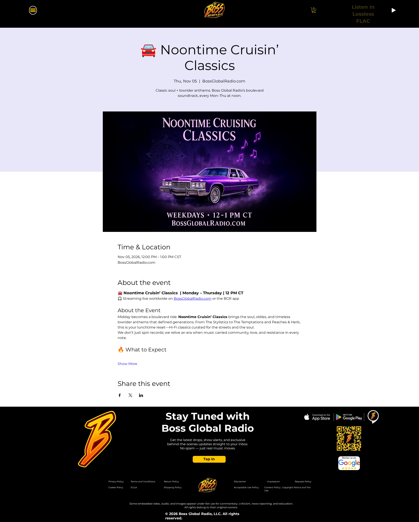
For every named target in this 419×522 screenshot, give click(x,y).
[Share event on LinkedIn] (141, 395)
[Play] (394, 10)
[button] (314, 10)
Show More (127, 364)
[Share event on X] (130, 395)
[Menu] (33, 10)
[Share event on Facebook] (120, 395)
